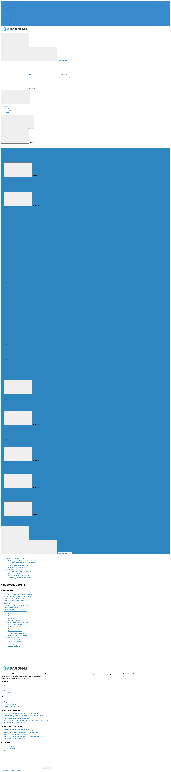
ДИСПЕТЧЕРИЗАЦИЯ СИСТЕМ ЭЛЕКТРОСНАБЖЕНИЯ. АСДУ (25, 491)
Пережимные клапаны (62, 329)
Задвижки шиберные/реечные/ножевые (20, 401)
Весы (9, 284)
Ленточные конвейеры (18, 239)
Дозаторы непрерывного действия (21, 303)
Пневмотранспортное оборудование (45, 329)
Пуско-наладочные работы (16, 523)
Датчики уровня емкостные (16, 342)
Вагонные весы (15, 286)
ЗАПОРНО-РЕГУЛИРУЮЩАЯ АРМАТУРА (19, 344)
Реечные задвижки (17, 226)
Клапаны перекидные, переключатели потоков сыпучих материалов (28, 214)
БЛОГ (5, 16)
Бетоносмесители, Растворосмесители (22, 263)
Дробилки (11, 395)
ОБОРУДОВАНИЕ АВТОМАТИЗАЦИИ (18, 359)
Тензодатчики (23, 310)
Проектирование (13, 516)
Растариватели (15, 259)
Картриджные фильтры (18, 321)
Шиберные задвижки (17, 229)
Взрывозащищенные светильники (26, 368)
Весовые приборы (13, 310)
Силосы (25, 280)
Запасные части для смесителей (21, 273)
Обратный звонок (16, 1)
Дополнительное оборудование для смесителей (25, 271)
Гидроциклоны (12, 397)
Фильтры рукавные (17, 316)
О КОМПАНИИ (8, 5)
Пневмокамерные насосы (88, 329)
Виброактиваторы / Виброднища (34, 278)
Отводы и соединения (102, 329)
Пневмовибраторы (49, 278)
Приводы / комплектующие (32, 357)
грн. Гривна (7, 110)
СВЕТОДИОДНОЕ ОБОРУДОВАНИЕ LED (19, 363)
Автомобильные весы (17, 288)
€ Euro (6, 106)
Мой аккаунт (31, 88)
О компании (11, 7)
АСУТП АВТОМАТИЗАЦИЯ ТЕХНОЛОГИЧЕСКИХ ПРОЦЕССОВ (25, 462)
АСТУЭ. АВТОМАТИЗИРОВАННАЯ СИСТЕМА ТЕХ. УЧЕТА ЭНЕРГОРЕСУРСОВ (30, 468)
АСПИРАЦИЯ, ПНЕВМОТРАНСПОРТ (18, 312)
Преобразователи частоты (16, 357)
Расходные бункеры (17, 248)
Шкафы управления (22, 361)
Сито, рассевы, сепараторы (16, 278)
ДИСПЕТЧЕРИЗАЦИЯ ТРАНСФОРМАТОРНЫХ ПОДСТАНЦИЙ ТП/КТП (27, 496)
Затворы (10, 346)
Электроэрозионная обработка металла (20, 435)
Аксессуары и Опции (47, 376)
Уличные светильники (31, 365)
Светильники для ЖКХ (29, 370)
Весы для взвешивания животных (21, 295)
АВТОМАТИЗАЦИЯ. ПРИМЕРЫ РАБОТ (19, 471)
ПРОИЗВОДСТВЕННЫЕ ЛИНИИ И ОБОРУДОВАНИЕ (22, 207)
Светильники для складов (23, 376)
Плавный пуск (44, 357)
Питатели (14, 244)
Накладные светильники (23, 372)
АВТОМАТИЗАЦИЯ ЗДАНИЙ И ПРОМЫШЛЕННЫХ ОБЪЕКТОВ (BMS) (27, 464)
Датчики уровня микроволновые (17, 338)
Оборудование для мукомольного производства (48, 209)
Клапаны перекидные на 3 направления (23, 218)
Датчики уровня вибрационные (17, 333)
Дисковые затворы (17, 231)
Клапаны (10, 353)
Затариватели (15, 256)
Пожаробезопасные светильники (17, 374)
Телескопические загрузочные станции (39, 280)
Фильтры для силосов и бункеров (21, 325)
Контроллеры (12, 361)
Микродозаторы (16, 308)
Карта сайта (11, 13)
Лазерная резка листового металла (18, 428)
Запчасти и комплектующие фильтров (22, 327)
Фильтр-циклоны (16, 323)
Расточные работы (13, 443)
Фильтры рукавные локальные (20, 318)
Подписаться (46, 768)
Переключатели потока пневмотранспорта (20, 403)
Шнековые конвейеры (17, 241)
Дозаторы (11, 299)
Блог (5, 690)
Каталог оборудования (38, 191)
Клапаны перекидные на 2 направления (23, 216)
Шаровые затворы (16, 235)
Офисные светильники (14, 620)
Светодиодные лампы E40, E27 (39, 372)
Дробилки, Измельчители (15, 280)
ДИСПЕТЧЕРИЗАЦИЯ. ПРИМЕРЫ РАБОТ (19, 498)
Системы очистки (13, 406)
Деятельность (12, 9)
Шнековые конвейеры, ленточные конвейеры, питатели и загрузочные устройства (32, 237)
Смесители (11, 261)
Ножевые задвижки (17, 224)
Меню (32, 161)
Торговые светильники (14, 639)
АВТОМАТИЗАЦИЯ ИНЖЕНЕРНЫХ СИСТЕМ (20, 466)
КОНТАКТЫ (7, 24)
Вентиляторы (119, 329)
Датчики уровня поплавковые (36, 338)
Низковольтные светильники (16, 629)
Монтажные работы (14, 521)
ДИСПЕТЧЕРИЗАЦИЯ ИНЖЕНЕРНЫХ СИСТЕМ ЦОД (22, 494)
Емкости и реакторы (14, 408)
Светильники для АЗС (34, 374)
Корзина (30, 128)
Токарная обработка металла (16, 431)
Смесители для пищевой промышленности (24, 269)
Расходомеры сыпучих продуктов (43, 276)
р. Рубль (6, 112)
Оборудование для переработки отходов (75, 209)
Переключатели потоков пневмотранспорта (21, 329)
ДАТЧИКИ (11, 331)
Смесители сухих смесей (18, 265)
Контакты (11, 11)
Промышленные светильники (16, 365)
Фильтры (10, 314)
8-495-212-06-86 (5, 1)
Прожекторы (42, 365)
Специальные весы (17, 297)
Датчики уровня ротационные (36, 333)
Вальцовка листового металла (17, 441)
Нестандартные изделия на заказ (21, 220)
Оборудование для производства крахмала (21, 209)
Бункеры (10, 246)
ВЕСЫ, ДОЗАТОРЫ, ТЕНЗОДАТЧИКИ (18, 282)
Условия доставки (13, 22)
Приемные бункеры (17, 252)
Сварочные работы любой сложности (19, 439)
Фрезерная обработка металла (17, 433)
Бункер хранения (16, 250)
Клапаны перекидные (14, 399)
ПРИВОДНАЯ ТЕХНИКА (14, 355)
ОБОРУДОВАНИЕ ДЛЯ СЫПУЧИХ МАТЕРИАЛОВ (22, 211)
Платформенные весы (17, 291)
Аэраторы (70, 278)
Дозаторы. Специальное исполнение (22, 306)
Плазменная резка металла (16, 437)
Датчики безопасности (31, 342)
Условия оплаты (12, 20)
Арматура (112, 329)
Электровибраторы (61, 278)
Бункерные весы (16, 293)
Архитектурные (35, 376)
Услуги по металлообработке (16, 426)
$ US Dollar (7, 108)
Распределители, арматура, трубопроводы (20, 276)
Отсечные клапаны (74, 329)
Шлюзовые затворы (17, 233)
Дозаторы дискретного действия (21, 301)
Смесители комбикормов (18, 267)
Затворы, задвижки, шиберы (16, 222)
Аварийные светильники (15, 370)
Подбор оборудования (14, 519)
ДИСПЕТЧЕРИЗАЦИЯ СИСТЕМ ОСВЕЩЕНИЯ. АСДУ (22, 489)
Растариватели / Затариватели (17, 254)
